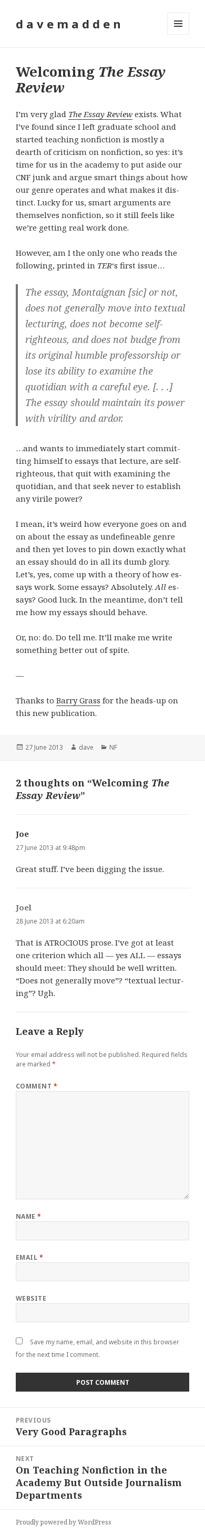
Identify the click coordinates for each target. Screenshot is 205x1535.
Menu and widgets (178, 34)
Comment (36, 1086)
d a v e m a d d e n (68, 24)
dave (86, 747)
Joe (22, 833)
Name (29, 1216)
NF (113, 747)
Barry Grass (78, 700)
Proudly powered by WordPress (63, 1522)
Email (29, 1257)
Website (31, 1298)
